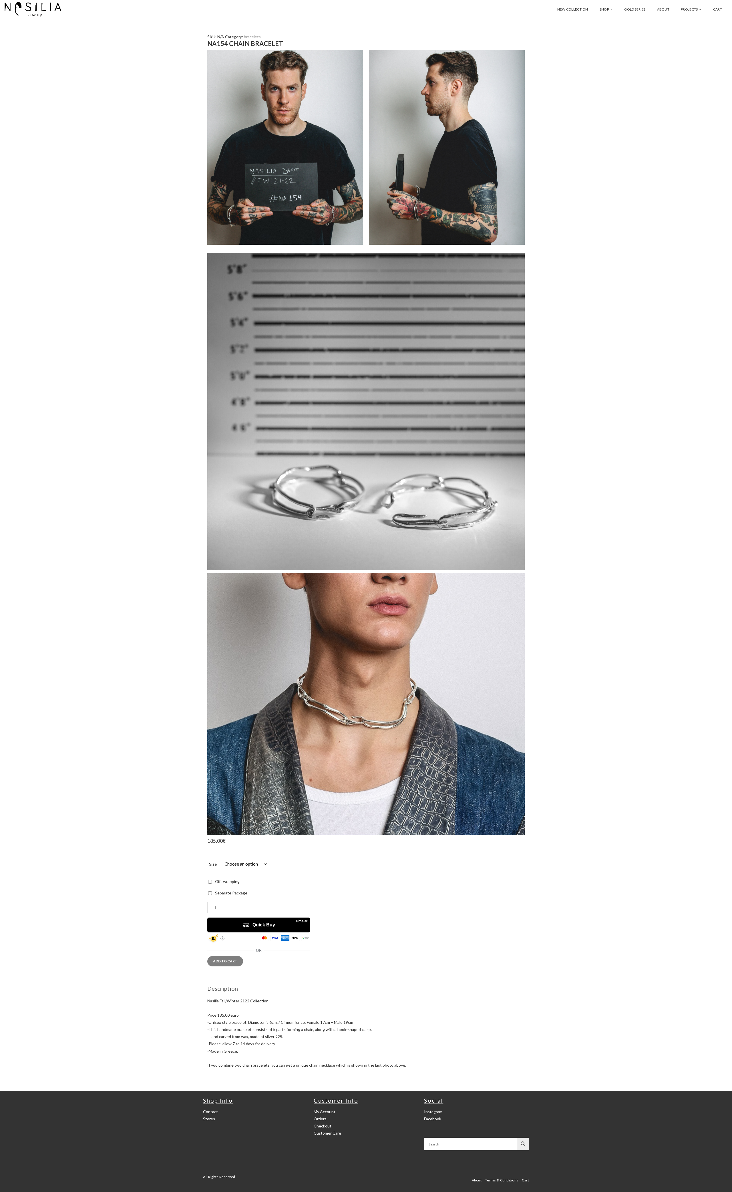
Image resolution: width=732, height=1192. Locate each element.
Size (213, 864)
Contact (210, 1111)
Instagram (433, 1111)
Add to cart (225, 961)
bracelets (252, 36)
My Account (324, 1111)
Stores (209, 1118)
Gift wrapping (227, 881)
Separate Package (231, 892)
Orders (320, 1118)
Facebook (432, 1118)
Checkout (322, 1125)
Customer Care (327, 1133)
